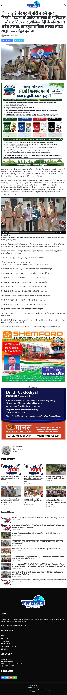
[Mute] (61, 232)
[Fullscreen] (63, 232)
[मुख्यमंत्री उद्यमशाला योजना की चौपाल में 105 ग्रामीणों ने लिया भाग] (56, 469)
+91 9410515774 (9, 666)
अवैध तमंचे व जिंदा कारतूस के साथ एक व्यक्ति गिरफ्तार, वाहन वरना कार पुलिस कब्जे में (10, 500)
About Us (4, 638)
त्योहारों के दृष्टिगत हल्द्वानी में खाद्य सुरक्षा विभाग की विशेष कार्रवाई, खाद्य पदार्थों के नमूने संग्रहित (37, 573)
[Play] (3, 232)
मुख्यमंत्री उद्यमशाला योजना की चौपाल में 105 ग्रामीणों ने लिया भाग (56, 477)
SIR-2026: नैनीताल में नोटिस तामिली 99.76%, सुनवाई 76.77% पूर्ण (33, 500)
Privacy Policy (6, 644)
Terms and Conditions (8, 646)
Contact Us (5, 641)
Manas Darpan (35, 687)
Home (3, 635)
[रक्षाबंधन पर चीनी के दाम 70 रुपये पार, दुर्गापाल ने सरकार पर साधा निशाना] (6, 582)
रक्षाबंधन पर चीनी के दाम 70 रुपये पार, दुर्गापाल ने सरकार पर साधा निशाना (39, 580)
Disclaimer (4, 649)
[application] (33, 215)
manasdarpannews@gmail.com (16, 625)
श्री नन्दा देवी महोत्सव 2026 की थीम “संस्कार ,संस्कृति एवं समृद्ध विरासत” (10, 478)
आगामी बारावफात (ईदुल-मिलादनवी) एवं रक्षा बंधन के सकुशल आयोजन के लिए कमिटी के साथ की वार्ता (56, 501)
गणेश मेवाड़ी (6, 35)
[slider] (32, 232)
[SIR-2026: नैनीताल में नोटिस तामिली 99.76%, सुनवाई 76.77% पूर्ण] (33, 491)
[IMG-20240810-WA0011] (33, 439)
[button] (33, 215)
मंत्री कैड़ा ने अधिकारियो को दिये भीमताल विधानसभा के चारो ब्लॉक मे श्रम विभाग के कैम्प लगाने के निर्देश (33, 479)
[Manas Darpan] (33, 4)
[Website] (14, 452)
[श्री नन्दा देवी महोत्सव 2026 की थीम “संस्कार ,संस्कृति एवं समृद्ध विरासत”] (11, 469)
